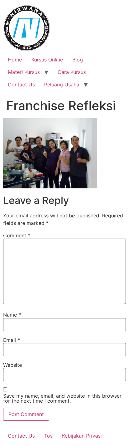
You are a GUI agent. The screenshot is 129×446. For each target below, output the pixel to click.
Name (12, 314)
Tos (48, 436)
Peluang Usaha (61, 84)
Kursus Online (47, 59)
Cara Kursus (72, 72)
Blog (77, 59)
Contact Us (21, 84)
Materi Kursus (24, 72)
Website (12, 364)
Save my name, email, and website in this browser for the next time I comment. (62, 398)
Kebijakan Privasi (82, 436)
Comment (16, 235)
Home (15, 59)
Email (11, 339)
